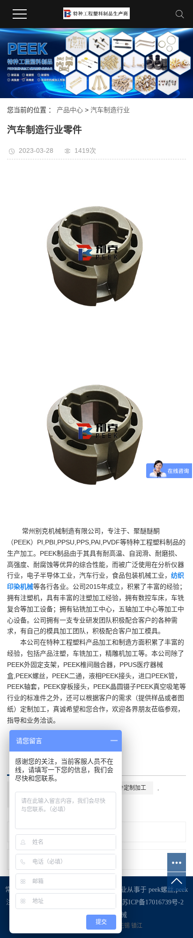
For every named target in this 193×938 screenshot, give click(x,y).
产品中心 (70, 110)
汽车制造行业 (110, 110)
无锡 (125, 926)
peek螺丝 (161, 889)
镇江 (136, 926)
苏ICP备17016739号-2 (153, 902)
